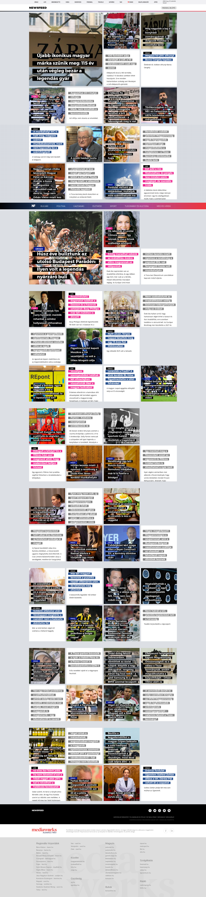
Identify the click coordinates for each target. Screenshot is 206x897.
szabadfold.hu (76, 864)
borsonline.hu (110, 891)
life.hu (142, 849)
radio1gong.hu (145, 885)
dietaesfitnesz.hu (111, 870)
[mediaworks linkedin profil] (171, 830)
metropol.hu (144, 846)
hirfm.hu (143, 888)
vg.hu (73, 882)
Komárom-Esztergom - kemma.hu (49, 878)
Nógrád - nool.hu (42, 881)
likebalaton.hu (110, 858)
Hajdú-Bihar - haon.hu (44, 870)
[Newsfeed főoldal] (38, 810)
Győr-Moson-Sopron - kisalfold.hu (49, 867)
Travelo (100, 2)
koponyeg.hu (145, 867)
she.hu (142, 852)
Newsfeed (78, 2)
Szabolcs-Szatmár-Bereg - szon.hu (49, 887)
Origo (36, 2)
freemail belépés (168, 8)
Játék (155, 2)
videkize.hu (109, 876)
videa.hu (143, 870)
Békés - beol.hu (42, 853)
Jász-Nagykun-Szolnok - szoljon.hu (49, 876)
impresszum (161, 817)
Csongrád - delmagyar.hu (45, 858)
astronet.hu (109, 847)
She (121, 2)
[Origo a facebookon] (150, 810)
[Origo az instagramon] (159, 810)
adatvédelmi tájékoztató (121, 817)
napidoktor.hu (110, 861)
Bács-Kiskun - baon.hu (44, 847)
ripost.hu (143, 843)
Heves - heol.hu (42, 873)
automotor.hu (110, 850)
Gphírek (111, 2)
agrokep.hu (75, 885)
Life (45, 2)
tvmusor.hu (109, 878)
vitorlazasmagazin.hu (113, 873)
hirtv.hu (73, 867)
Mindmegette (56, 2)
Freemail (90, 2)
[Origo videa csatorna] (164, 810)
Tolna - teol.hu (41, 890)
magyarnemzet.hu (78, 861)
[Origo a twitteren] (154, 810)
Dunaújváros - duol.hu (44, 861)
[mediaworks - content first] (44, 831)
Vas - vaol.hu (76, 843)
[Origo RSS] (169, 810)
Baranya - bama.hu (43, 850)
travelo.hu (109, 867)
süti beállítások (151, 817)
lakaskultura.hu (111, 853)
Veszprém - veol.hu (78, 846)
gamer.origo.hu (111, 856)
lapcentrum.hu (145, 873)
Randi (131, 2)
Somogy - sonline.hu (44, 884)
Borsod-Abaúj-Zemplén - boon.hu (49, 856)
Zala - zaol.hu (76, 849)
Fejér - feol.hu (41, 864)
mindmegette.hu (111, 864)
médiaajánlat (170, 817)
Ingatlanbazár (143, 2)
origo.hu (74, 870)
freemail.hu (144, 864)
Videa (67, 2)
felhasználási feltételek (137, 817)
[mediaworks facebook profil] (165, 830)
